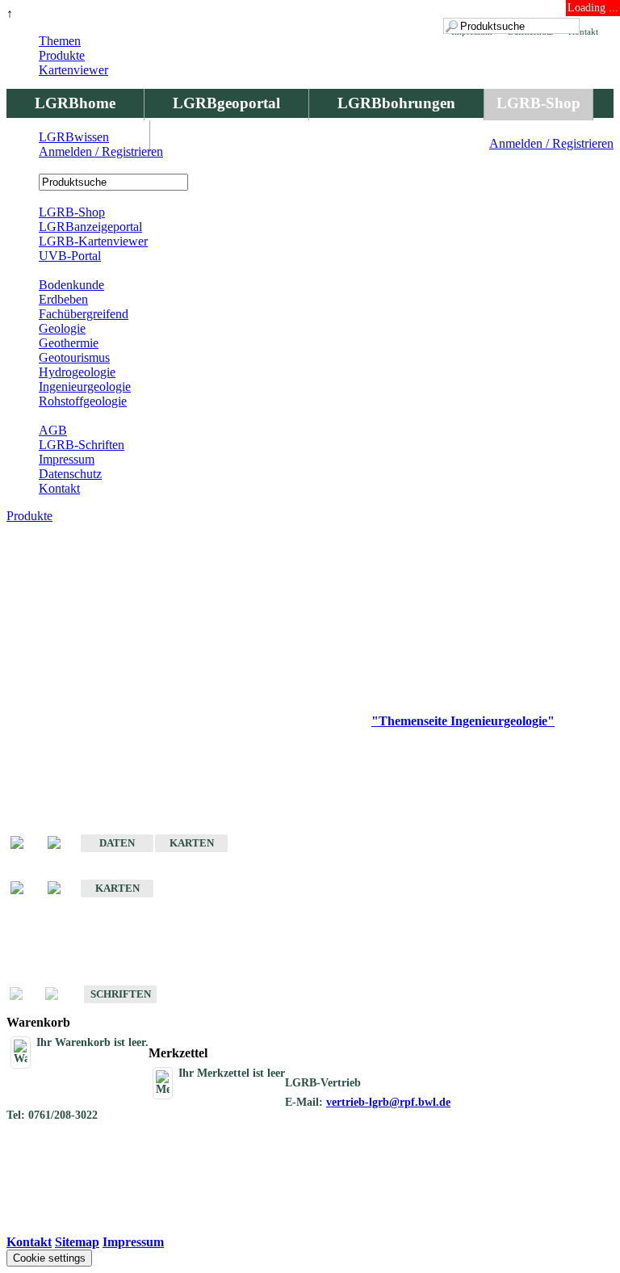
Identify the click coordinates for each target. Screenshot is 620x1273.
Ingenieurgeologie (85, 386)
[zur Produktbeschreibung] (25, 843)
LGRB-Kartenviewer (93, 241)
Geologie (62, 328)
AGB (53, 430)
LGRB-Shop (538, 103)
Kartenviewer (73, 70)
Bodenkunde (71, 285)
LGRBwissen (74, 137)
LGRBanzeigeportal (90, 226)
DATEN (117, 843)
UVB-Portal (70, 256)
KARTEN (192, 843)
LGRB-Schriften (81, 445)
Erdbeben (63, 299)
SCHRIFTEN (120, 994)
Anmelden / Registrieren (551, 143)
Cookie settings (49, 1258)
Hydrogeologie (77, 372)
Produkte (62, 55)
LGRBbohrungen (396, 103)
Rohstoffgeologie (83, 401)
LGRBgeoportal (226, 103)
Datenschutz (70, 474)
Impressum (66, 459)
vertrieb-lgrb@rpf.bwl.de (388, 1102)
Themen (60, 41)
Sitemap (77, 1242)
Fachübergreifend (83, 314)
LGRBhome (75, 103)
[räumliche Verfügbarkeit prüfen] (62, 843)
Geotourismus (74, 357)
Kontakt (59, 488)
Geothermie (68, 343)
